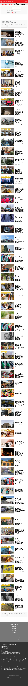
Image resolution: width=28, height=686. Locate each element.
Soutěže (14, 626)
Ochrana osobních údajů (14, 637)
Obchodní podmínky (14, 639)
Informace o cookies (14, 635)
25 (12, 24)
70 (2, 25)
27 (16, 24)
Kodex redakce (14, 624)
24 (11, 24)
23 (9, 24)
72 (5, 25)
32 (24, 24)
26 (14, 24)
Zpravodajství (6, 4)
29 (19, 24)
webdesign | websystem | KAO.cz (14, 678)
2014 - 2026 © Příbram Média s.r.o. (14, 674)
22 (8, 24)
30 (21, 24)
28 (18, 24)
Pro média (14, 630)
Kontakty (14, 632)
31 (22, 24)
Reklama (14, 628)
